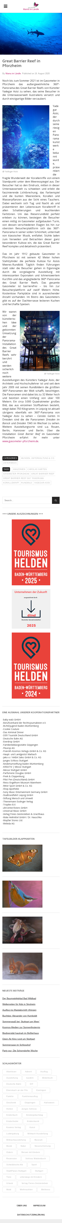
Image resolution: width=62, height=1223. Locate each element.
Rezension (11, 1158)
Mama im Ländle (13, 73)
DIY (31, 1084)
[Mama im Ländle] (31, 6)
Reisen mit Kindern (30, 1152)
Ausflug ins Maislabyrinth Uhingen (19, 1010)
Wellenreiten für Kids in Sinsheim (18, 1004)
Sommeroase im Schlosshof (16, 1045)
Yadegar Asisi (42, 483)
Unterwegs (10, 463)
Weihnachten (26, 1189)
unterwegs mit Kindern (31, 1177)
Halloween (49, 1103)
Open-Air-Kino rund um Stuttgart (18, 1039)
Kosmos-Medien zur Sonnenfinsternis (21, 1027)
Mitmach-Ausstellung (38, 1134)
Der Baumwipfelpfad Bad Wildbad (19, 998)
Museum (38, 1140)
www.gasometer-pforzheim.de (20, 441)
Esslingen (41, 1090)
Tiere (8, 1177)
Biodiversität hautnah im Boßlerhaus (20, 1033)
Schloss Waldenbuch (35, 1158)
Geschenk (11, 1103)
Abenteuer (11, 1072)
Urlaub (9, 1183)
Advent (28, 1072)
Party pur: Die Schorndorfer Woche (20, 1050)
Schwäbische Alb (14, 1165)
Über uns (22, 1205)
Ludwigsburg (12, 1134)
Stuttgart (39, 1171)
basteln (30, 1078)
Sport (34, 1165)
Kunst (32, 1127)
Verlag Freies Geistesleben (35, 1183)
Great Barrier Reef (42, 474)
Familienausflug (30, 1096)
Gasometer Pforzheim (16, 474)
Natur (23, 1146)
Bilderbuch (47, 1078)
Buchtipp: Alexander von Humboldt (19, 1015)
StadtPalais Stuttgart (16, 1171)
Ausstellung (12, 1078)
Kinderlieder (12, 1121)
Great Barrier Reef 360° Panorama (23, 478)
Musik (9, 1146)
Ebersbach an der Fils (17, 1090)
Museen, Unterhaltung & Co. (38, 458)
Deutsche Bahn (13, 1084)
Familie (10, 1096)
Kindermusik (33, 1121)
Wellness (45, 1189)
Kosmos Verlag (13, 1127)
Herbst (9, 1109)
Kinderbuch (12, 1115)
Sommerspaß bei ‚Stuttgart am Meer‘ (21, 1021)
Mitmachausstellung (16, 1140)
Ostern (9, 1152)
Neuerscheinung (43, 1146)
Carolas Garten (37, 469)
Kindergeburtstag (34, 1115)
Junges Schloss (29, 1109)
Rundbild (26, 483)
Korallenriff (11, 483)
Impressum (39, 1205)
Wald (8, 1189)
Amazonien (19, 469)
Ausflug (44, 1072)
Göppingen (30, 1103)
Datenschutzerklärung (31, 1214)
